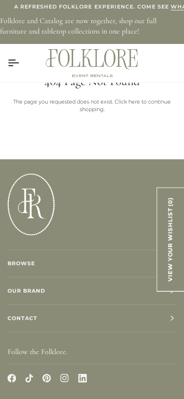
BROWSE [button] (21, 263)
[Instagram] (64, 378)
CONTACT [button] (22, 318)
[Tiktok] (29, 378)
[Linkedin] (82, 378)
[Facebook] (12, 378)
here (134, 101)
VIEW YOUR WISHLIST (170, 239)
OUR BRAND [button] (26, 290)
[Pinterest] (46, 378)
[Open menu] (22, 63)
